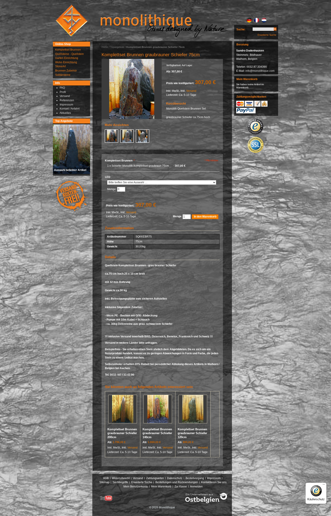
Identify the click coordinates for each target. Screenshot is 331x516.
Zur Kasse (181, 486)
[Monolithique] (72, 20)
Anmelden (196, 486)
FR (256, 20)
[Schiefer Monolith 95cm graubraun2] (127, 136)
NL (264, 20)
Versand (191, 90)
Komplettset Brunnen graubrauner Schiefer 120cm (192, 433)
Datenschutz (174, 478)
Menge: (112, 189)
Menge (177, 216)
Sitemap (104, 482)
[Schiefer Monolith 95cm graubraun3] (142, 136)
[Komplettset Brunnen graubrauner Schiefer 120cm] (193, 410)
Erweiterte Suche (267, 35)
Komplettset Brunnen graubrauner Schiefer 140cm (157, 433)
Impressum (214, 478)
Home (105, 47)
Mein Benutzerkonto (135, 486)
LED (107, 177)
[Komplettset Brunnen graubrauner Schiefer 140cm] (158, 410)
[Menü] (323, 485)
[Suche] (275, 29)
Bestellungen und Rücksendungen (176, 482)
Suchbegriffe (120, 482)
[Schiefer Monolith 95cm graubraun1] (132, 89)
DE (249, 20)
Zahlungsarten (155, 478)
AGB (106, 478)
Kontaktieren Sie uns (214, 482)
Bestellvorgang (195, 478)
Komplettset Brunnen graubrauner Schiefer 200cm (122, 433)
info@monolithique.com (259, 70)
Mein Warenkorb (161, 486)
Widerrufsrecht (121, 478)
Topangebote (117, 47)
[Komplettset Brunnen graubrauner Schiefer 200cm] (122, 410)
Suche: (240, 29)
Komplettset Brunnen (120, 160)
